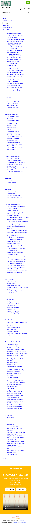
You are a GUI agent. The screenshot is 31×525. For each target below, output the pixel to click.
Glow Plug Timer (9, 319)
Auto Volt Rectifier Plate (13, 52)
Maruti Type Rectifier (12, 81)
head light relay (11, 305)
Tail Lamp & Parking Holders (12, 114)
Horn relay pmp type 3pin (13, 105)
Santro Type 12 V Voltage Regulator (16, 245)
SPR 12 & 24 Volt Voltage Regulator (16, 261)
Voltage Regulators (12, 247)
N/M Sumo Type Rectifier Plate (14, 76)
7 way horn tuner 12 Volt (13, 107)
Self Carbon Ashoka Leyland (14, 195)
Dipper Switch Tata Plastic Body (15, 399)
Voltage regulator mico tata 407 (15, 234)
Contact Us (6, 459)
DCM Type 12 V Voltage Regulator (15, 237)
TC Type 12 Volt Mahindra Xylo (15, 235)
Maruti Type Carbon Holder (14, 160)
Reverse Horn (8, 415)
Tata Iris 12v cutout (12, 208)
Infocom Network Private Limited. (19, 522)
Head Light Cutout (9, 299)
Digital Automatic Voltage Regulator (16, 206)
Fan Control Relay (11, 439)
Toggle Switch (10, 388)
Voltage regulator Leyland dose (15, 252)
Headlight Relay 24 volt (13, 311)
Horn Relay (10, 430)
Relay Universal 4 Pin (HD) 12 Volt (15, 441)
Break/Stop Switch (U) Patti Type (15, 401)
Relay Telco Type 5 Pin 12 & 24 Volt (16, 436)
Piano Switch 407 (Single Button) (15, 395)
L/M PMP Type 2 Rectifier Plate (15, 70)
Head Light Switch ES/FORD (14, 373)
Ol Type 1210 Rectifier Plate (14, 57)
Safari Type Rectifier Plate (13, 79)
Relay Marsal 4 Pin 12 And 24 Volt (15, 437)
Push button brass (11, 329)
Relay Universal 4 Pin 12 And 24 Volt (16, 443)
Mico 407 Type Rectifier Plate (14, 50)
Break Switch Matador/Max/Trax (15, 392)
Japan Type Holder (11, 127)
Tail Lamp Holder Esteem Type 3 (15, 136)
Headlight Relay (11, 309)
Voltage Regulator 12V (13, 210)
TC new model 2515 (12, 250)
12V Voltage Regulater (13, 254)
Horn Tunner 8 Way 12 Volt (14, 100)
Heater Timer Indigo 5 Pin (13, 327)
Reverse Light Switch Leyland (14, 408)
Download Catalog (11, 182)
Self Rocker (8, 178)
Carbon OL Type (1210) (13, 158)
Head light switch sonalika (13, 142)
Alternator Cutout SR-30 (13, 215)
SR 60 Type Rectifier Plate (13, 54)
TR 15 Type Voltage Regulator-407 (16, 248)
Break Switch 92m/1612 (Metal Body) (16, 351)
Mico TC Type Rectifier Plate (14, 72)
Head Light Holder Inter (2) (13, 138)
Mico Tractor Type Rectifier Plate (15, 74)
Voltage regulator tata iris (13, 241)
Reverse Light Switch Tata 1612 (15, 358)
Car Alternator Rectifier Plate (14, 87)
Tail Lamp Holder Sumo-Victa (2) (15, 147)
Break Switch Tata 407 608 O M (15, 368)
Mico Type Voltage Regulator (14, 224)
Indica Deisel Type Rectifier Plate (15, 39)
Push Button (10, 360)
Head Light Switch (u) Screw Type (15, 346)
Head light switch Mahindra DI (14, 366)
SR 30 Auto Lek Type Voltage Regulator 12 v (18, 221)
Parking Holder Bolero (12, 140)
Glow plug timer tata (12, 325)
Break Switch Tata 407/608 (14, 393)
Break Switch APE (11, 364)
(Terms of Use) (22, 520)
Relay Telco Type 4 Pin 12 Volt (14, 428)
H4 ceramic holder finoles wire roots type (17, 270)
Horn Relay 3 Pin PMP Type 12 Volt (16, 432)
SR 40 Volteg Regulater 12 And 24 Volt (16, 259)
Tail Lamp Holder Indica (13, 122)
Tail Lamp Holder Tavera (13, 116)
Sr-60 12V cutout (11, 65)
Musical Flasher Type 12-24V (14, 291)
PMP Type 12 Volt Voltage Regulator (16, 265)
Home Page (6, 25)
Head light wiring (11, 302)
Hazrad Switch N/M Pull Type (14, 384)
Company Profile (7, 20)
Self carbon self (11, 193)
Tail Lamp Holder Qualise (13, 120)
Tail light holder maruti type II (14, 144)
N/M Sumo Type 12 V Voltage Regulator (17, 267)
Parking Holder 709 (12, 125)
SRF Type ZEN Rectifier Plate (14, 45)
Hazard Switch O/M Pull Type (14, 406)
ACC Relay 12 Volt (11, 452)
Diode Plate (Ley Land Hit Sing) (14, 164)
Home (4, 18)
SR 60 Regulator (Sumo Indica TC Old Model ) (18, 217)
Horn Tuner (8, 97)
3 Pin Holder (10, 118)
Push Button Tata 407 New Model (15, 379)
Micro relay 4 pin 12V (12, 426)
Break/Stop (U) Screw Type (13, 371)
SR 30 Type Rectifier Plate (13, 68)
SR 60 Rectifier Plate (12, 48)
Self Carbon (8, 189)
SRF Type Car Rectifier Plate (14, 43)
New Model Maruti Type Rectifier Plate (17, 89)
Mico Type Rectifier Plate (13, 67)
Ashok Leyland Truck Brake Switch (15, 349)
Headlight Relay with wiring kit (14, 303)
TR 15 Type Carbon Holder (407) (15, 171)
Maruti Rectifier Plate (12, 78)
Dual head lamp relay (12, 454)
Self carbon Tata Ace (12, 191)
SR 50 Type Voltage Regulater (14, 239)
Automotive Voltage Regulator (14, 272)
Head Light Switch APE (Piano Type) (16, 369)
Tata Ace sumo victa (12, 37)
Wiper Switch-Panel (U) (13, 344)
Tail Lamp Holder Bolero (13, 146)
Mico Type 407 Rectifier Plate (14, 90)
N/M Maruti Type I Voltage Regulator (16, 212)
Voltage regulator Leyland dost (15, 223)
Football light (10, 292)
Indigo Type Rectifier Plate (13, 85)
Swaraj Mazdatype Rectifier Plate (15, 46)
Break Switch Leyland (12, 403)
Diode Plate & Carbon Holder (12, 156)
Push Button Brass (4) (12, 386)
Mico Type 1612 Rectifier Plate (15, 83)
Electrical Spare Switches (13, 397)
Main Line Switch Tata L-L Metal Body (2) (17, 353)
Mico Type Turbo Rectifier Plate (15, 41)
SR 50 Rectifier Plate (12, 63)
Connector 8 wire (11, 133)
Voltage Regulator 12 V (13, 269)
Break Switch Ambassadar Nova (15, 347)
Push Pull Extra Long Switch (14, 404)
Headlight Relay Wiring (13, 307)
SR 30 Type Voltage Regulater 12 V (16, 263)
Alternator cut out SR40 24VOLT (15, 219)
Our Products (6, 29)
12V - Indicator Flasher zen (13, 281)
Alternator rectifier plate (13, 61)
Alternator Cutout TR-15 (13, 243)
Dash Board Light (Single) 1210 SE (15, 381)
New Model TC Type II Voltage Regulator (17, 232)
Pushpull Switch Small (12, 390)
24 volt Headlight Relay (13, 313)
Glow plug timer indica (12, 331)
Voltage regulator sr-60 (13, 213)
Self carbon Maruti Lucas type (14, 197)
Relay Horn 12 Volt (11, 434)
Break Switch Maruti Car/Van (14, 357)
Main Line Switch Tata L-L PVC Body (16, 382)
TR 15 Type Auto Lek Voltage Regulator (17, 230)
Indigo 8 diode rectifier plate (14, 59)
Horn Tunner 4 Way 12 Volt (14, 101)
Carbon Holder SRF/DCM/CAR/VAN (16, 162)
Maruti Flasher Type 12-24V (14, 285)
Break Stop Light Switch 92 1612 (15, 355)
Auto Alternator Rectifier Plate (13, 33)
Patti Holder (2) (11, 149)
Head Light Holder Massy (13, 124)
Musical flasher (11, 180)
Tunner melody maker (12, 103)
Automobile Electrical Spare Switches (14, 342)
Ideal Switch (10, 375)
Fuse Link (9, 129)
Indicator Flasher (9, 279)
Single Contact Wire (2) (13, 131)
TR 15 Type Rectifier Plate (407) (15, 35)
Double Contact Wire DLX (13, 135)
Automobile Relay (9, 424)
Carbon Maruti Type (12, 166)
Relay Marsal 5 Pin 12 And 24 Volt (15, 450)
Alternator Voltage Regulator (12, 204)
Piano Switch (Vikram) (12, 362)
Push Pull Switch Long (12, 377)
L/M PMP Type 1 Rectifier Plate (15, 56)
